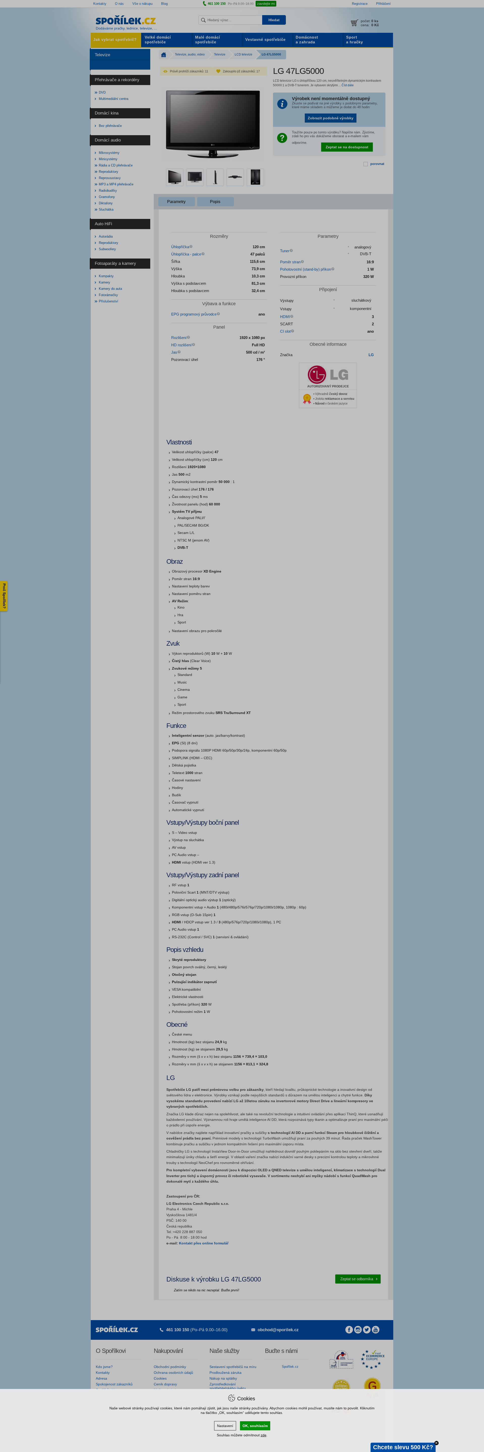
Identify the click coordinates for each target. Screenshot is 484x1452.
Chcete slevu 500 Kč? (403, 1447)
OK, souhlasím (255, 1426)
